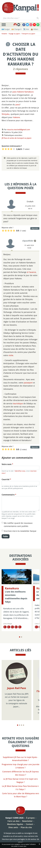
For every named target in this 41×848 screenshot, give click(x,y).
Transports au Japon (28, 34)
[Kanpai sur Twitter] (27, 24)
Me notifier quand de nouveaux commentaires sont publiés (18, 525)
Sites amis (13, 827)
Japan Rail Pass (16, 688)
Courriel (6, 479)
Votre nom (7, 464)
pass (18, 104)
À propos (30, 818)
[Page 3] (21, 725)
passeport (28, 382)
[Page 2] (21, 637)
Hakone (16, 117)
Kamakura (29, 91)
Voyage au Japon (14, 34)
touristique (18, 403)
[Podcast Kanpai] (37, 24)
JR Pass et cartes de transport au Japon (16, 138)
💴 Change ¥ (16, 29)
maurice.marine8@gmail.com (18, 129)
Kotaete (4, 34)
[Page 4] (23, 725)
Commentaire (9, 495)
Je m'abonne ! (32, 15)
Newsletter (27, 821)
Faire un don (13, 821)
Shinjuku (6, 114)
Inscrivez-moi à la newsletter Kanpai (20, 531)
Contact (29, 824)
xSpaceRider (27, 240)
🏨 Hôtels (34, 29)
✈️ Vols (26, 29)
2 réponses (20, 69)
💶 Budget (6, 29)
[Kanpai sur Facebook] (23, 24)
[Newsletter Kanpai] (18, 24)
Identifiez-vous (20, 471)
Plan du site (26, 827)
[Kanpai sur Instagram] (30, 24)
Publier (5, 536)
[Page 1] (19, 637)
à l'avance (31, 272)
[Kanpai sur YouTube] (34, 24)
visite (11, 355)
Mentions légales (15, 824)
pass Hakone (18, 91)
